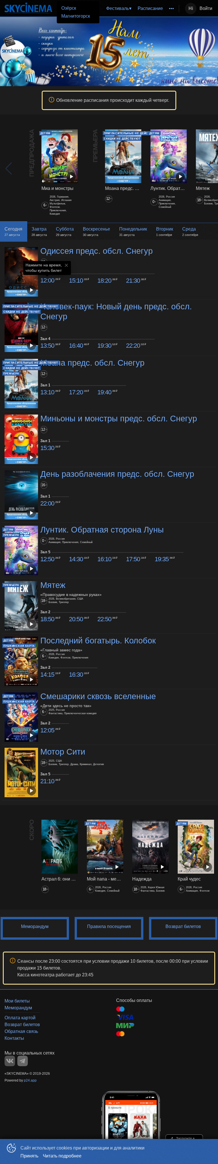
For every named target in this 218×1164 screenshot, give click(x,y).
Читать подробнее (62, 1155)
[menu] (131, 8)
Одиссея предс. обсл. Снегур (96, 251)
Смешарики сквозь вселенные (98, 696)
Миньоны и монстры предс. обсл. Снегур (118, 418)
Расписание (150, 8)
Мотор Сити (62, 751)
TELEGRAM (22, 1061)
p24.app (30, 1080)
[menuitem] (119, 8)
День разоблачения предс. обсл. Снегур (117, 474)
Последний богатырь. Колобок (98, 640)
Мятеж (52, 585)
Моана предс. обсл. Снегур (92, 362)
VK (10, 1061)
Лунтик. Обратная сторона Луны (102, 529)
